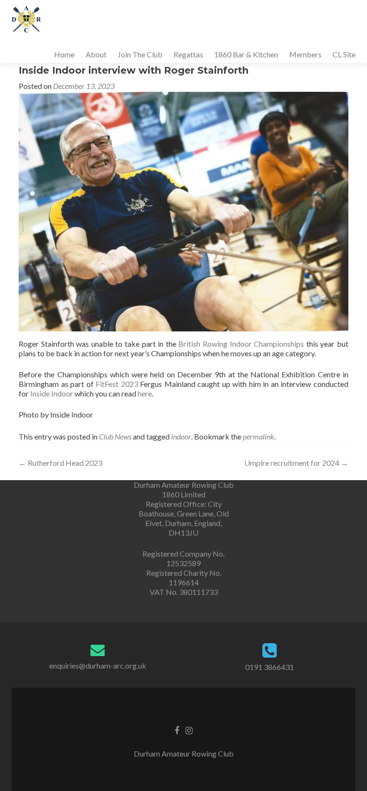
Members (305, 54)
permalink (258, 436)
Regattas (188, 54)
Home (64, 54)
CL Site (344, 54)
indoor (181, 436)
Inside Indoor (51, 393)
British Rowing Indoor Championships (241, 343)
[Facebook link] (176, 729)
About (96, 54)
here (145, 393)
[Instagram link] (189, 729)
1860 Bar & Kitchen (246, 54)
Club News (115, 436)
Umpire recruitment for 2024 (296, 462)
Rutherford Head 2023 (60, 462)
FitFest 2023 (117, 383)
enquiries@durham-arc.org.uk (97, 665)
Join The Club (140, 54)
